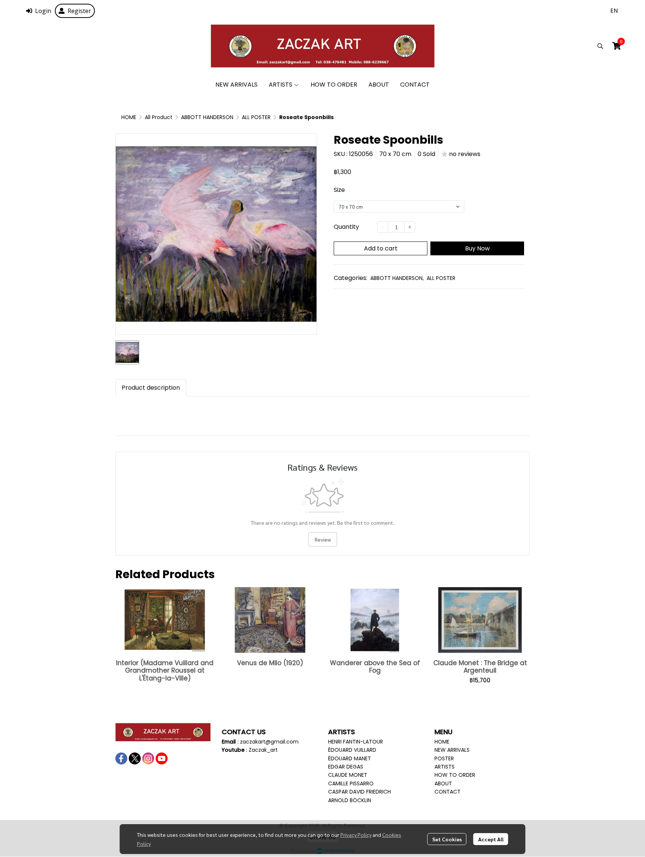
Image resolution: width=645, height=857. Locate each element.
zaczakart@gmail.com (269, 741)
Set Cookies (447, 839)
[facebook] (121, 758)
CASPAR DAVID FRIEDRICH (359, 791)
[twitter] (135, 758)
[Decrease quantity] (382, 227)
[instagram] (148, 758)
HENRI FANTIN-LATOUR (355, 741)
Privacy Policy (355, 834)
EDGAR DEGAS (345, 766)
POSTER (444, 758)
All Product (158, 117)
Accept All (491, 839)
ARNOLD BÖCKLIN (349, 800)
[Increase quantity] (410, 227)
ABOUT (443, 783)
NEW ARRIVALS (452, 750)
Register (79, 11)
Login (43, 11)
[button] (614, 11)
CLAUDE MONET (347, 775)
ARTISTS (444, 766)
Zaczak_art (263, 750)
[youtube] (162, 758)
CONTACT (447, 791)
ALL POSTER (256, 117)
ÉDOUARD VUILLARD (352, 750)
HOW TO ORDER (454, 775)
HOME (128, 117)
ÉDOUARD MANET (349, 758)
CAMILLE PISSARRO (351, 783)
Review (323, 539)
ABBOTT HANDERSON (207, 117)
